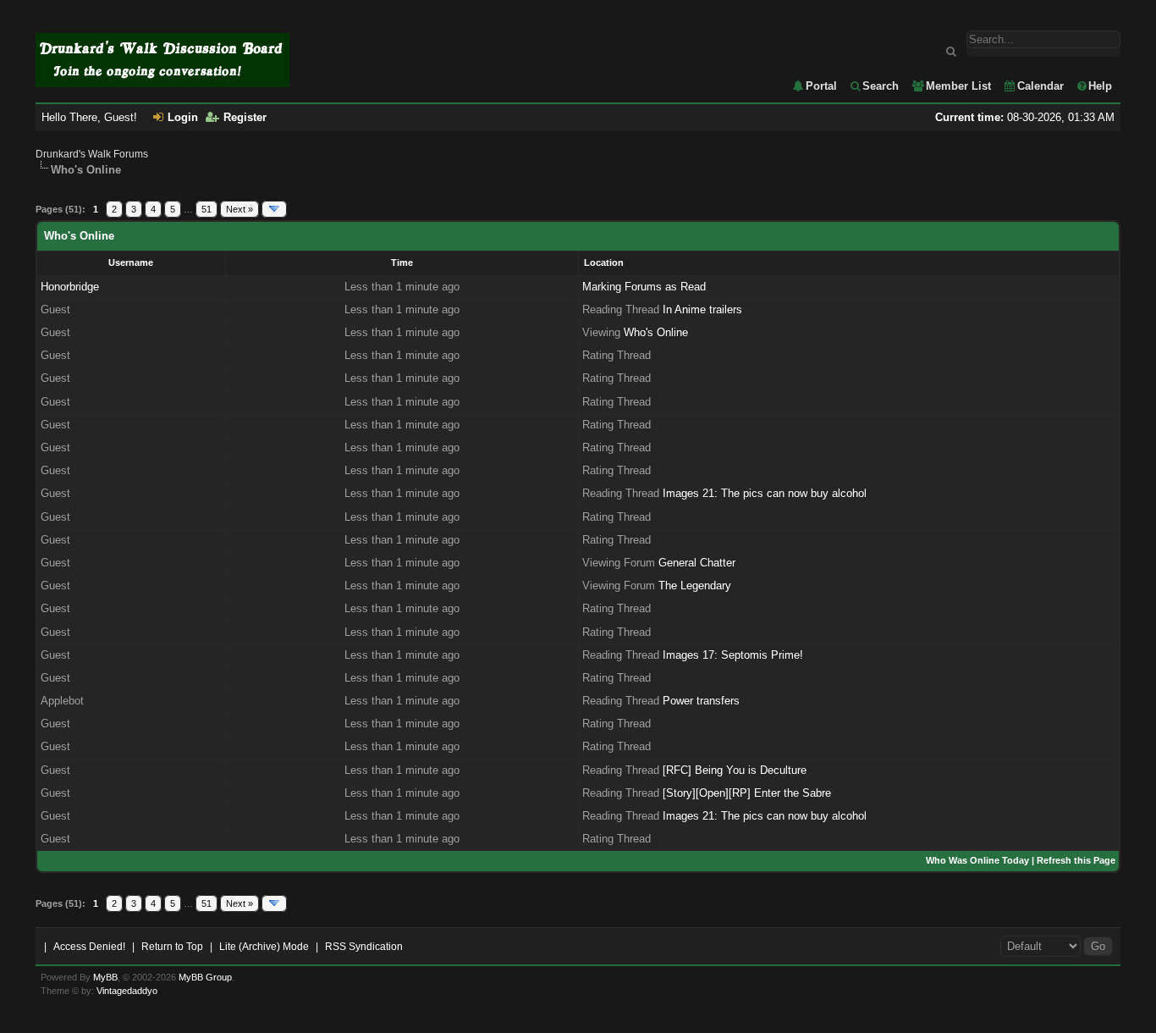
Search (880, 86)
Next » (239, 209)
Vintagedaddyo (126, 991)
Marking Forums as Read (644, 286)
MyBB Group (205, 977)
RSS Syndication (364, 947)
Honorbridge (70, 286)
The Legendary (694, 585)
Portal (821, 86)
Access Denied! (89, 947)
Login (183, 117)
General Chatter (696, 562)
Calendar (1040, 86)
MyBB (105, 977)
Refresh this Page (1076, 860)
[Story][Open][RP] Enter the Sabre (747, 793)
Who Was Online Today (977, 860)
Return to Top (172, 947)
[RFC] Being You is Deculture (734, 770)
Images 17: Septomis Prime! (733, 655)
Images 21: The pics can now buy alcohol (765, 493)
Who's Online (656, 332)
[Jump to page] (274, 209)
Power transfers (701, 700)
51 (206, 209)
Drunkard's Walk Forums (92, 154)
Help (1100, 86)
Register (245, 117)
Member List (958, 86)
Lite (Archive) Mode (264, 947)
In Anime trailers (702, 309)
